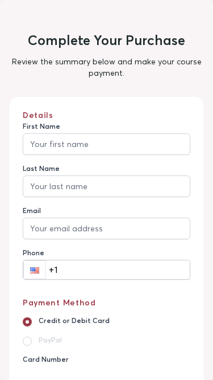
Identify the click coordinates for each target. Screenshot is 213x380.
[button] (34, 270)
